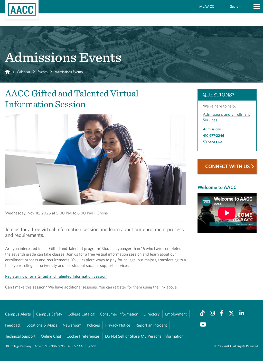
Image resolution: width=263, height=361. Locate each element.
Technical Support (20, 336)
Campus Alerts (18, 314)
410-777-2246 (213, 135)
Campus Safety (49, 314)
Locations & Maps (41, 325)
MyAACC (206, 6)
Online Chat (51, 336)
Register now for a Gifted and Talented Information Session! (56, 276)
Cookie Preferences (83, 336)
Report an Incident (151, 325)
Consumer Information (119, 314)
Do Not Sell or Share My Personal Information (144, 336)
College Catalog (81, 314)
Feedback (13, 325)
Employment (176, 314)
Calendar (23, 72)
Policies (93, 325)
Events (42, 72)
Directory (152, 314)
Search (235, 6)
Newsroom (72, 325)
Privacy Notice (117, 325)
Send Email (216, 142)
